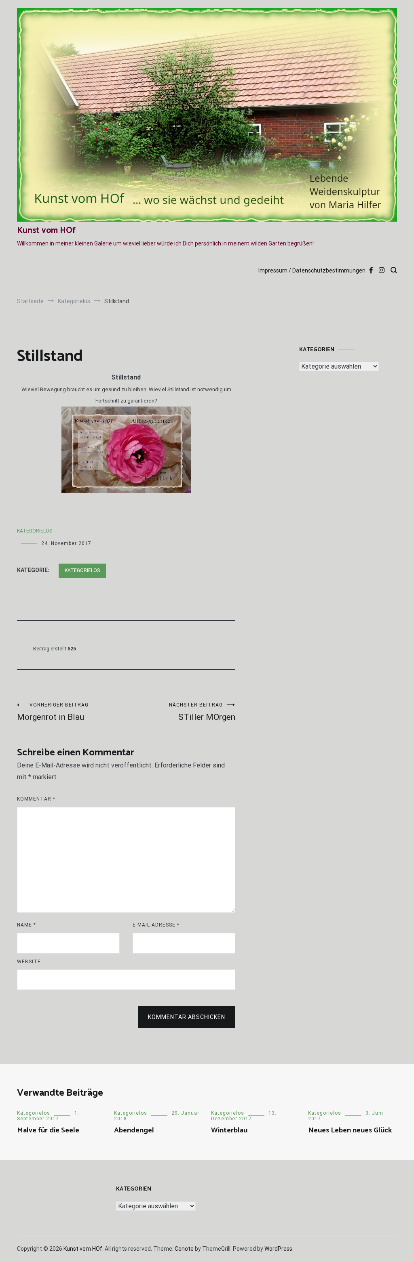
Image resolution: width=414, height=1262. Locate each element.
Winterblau (229, 1130)
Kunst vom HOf (46, 230)
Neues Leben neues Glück (350, 1130)
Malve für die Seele (48, 1130)
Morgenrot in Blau (53, 712)
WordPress (278, 1248)
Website (29, 961)
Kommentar (36, 799)
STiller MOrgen (202, 712)
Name (26, 925)
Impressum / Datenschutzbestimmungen (311, 270)
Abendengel (134, 1130)
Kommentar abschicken (186, 1017)
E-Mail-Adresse (156, 925)
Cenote (184, 1248)
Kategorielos (34, 531)
